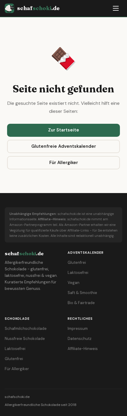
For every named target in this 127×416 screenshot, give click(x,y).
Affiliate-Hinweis (83, 348)
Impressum (78, 328)
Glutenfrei (77, 262)
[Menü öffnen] (115, 8)
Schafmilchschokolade (26, 328)
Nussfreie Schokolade (25, 338)
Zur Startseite (63, 130)
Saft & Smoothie (82, 292)
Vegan (73, 282)
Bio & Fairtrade (81, 302)
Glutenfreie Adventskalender (63, 146)
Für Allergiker (63, 163)
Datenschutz (80, 338)
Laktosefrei (78, 272)
